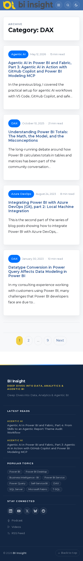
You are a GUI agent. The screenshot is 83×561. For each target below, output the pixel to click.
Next (60, 340)
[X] (27, 510)
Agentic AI (18, 54)
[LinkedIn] (10, 510)
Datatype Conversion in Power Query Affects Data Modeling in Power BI (37, 271)
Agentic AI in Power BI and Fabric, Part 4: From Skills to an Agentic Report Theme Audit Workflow (39, 429)
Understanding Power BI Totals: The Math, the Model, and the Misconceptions (38, 136)
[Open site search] (67, 4)
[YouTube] (19, 510)
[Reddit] (43, 510)
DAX (14, 123)
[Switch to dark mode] (76, 4)
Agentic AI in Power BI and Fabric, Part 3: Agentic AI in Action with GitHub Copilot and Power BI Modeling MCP (40, 69)
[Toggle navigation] (58, 4)
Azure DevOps (21, 193)
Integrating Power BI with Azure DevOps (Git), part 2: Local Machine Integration (41, 206)
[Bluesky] (35, 510)
